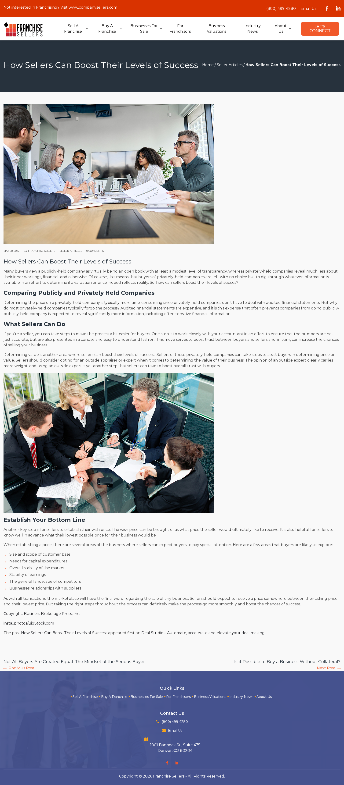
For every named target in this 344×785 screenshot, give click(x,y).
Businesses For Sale (147, 697)
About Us (264, 697)
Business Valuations (210, 697)
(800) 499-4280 (281, 8)
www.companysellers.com (93, 7)
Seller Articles (229, 65)
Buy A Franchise (114, 697)
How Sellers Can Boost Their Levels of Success (64, 633)
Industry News (241, 697)
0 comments (95, 250)
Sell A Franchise (85, 697)
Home (208, 65)
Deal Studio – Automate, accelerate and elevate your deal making (203, 633)
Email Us (308, 8)
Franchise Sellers (41, 250)
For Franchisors (178, 697)
